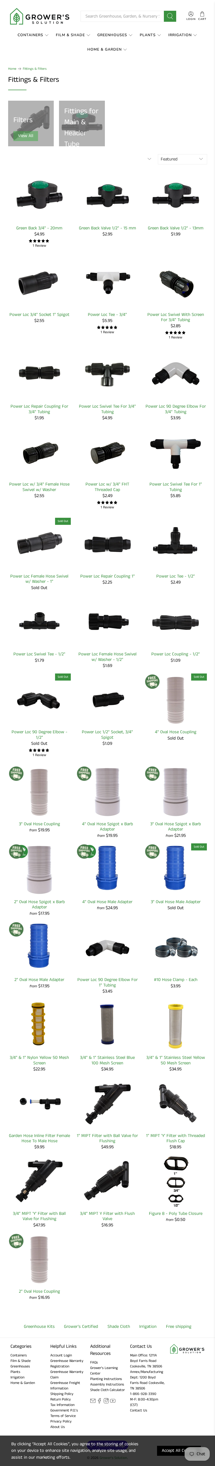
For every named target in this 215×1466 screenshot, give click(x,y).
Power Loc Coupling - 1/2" (175, 654)
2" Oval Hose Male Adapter (39, 979)
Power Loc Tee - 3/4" (107, 314)
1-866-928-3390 (143, 1394)
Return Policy (60, 1399)
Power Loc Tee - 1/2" (175, 576)
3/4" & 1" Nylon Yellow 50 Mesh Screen (39, 1060)
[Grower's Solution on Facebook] (99, 1402)
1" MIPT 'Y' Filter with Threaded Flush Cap (175, 1138)
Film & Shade (70, 35)
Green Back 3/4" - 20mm (39, 228)
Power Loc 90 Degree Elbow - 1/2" (39, 734)
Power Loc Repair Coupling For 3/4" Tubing (39, 408)
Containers (30, 35)
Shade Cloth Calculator (107, 1390)
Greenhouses (112, 35)
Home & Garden (104, 49)
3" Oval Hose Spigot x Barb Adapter (175, 826)
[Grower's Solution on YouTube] (112, 1402)
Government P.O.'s (64, 1410)
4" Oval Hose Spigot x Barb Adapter (107, 826)
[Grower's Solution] (40, 16)
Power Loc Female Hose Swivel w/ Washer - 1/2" (107, 656)
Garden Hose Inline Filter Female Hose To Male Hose (39, 1138)
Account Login (61, 1355)
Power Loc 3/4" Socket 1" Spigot (39, 314)
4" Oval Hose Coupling (175, 732)
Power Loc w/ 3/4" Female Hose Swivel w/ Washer (39, 486)
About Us (57, 1427)
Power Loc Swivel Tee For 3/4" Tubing (107, 408)
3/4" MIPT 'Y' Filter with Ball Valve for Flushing (39, 1216)
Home (12, 69)
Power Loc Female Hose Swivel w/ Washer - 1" (39, 578)
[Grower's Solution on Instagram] (106, 1402)
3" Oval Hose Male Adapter (176, 901)
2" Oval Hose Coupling (39, 1291)
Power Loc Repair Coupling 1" (107, 576)
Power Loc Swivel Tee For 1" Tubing (175, 486)
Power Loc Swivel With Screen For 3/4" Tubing (175, 317)
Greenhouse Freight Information (65, 1385)
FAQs (94, 1362)
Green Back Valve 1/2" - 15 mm (107, 228)
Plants (148, 35)
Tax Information (62, 1405)
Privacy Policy (61, 1421)
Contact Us (138, 1410)
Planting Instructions (106, 1379)
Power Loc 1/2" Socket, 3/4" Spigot (107, 734)
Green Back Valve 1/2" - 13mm (175, 228)
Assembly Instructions (107, 1384)
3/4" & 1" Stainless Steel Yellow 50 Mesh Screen (175, 1060)
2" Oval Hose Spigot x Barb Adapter (39, 904)
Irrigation (180, 35)
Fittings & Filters (35, 69)
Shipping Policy (61, 1394)
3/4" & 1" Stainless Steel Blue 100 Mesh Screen (107, 1060)
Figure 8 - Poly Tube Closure (175, 1213)
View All (25, 136)
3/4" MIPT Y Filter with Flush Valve (107, 1216)
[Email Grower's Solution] (92, 1402)
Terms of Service (63, 1416)
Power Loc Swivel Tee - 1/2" (39, 654)
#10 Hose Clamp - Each (175, 979)
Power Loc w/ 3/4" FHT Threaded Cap (107, 486)
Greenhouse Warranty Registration (66, 1363)
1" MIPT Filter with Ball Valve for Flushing (107, 1138)
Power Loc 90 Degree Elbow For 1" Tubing (107, 982)
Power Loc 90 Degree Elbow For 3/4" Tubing (176, 408)
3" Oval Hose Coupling (39, 824)
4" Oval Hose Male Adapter (107, 901)
